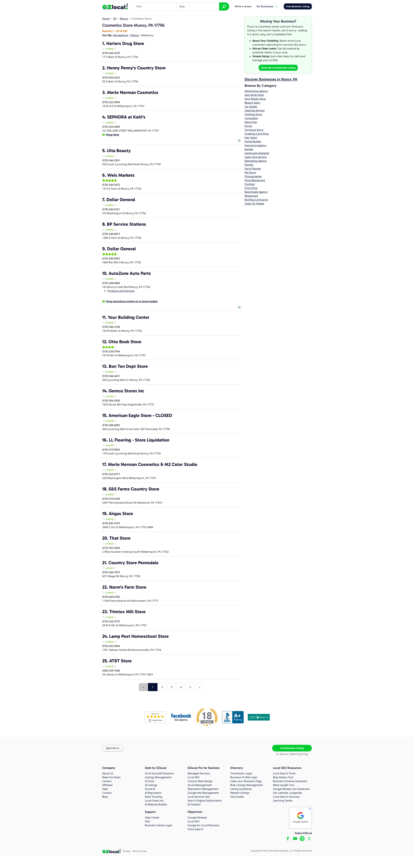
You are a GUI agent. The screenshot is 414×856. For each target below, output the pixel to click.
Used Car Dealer (254, 203)
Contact (107, 793)
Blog (105, 796)
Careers (107, 781)
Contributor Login (241, 773)
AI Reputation (153, 793)
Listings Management (158, 777)
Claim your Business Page (246, 781)
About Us (108, 773)
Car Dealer (251, 106)
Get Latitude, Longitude (287, 793)
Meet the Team (111, 777)
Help (105, 789)
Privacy (126, 851)
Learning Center (283, 800)
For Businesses (265, 6)
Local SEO (194, 777)
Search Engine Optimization (205, 800)
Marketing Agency (256, 161)
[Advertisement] (140, 681)
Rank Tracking (153, 796)
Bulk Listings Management (246, 785)
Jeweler (249, 149)
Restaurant (251, 196)
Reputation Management (203, 789)
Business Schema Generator (290, 781)
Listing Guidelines (241, 789)
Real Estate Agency (256, 192)
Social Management (200, 785)
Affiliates (107, 785)
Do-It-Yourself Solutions (159, 773)
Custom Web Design (200, 781)
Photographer (253, 176)
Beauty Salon (252, 102)
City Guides (237, 796)
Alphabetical (120, 35)
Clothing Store (253, 114)
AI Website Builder (156, 804)
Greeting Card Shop (257, 133)
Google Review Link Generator (291, 789)
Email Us (114, 748)
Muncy (124, 18)
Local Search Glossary (286, 796)
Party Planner (253, 168)
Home (106, 18)
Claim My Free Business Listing (278, 67)
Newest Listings (240, 793)
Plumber (250, 184)
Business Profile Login (243, 777)
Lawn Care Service (256, 157)
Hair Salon (251, 137)
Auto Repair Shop (255, 99)
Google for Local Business (203, 825)
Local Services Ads (199, 796)
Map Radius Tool (283, 777)
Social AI (150, 789)
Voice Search (195, 829)
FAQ (147, 821)
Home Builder (253, 141)
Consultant (251, 118)
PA (114, 18)
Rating (135, 35)
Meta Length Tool (283, 785)
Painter (249, 165)
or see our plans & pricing (292, 754)
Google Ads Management (203, 793)
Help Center (152, 817)
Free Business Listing (292, 748)
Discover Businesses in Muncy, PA (271, 79)
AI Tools (149, 781)
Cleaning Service (255, 110)
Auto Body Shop (254, 95)
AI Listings (151, 785)
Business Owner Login (158, 825)
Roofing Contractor (256, 199)
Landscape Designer (257, 153)
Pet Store (250, 172)
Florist (248, 126)
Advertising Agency (256, 91)
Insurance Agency (255, 145)
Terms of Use (139, 851)
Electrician (251, 122)
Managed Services (199, 773)
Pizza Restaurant (255, 180)
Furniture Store (254, 130)
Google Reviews (197, 817)
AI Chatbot (194, 804)
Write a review (243, 6)
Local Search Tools (284, 773)
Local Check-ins (154, 800)
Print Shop (251, 188)
